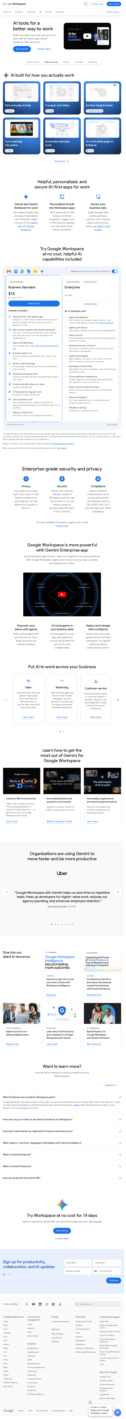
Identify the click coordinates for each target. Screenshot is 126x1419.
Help (71, 1411)
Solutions (7, 12)
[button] (21, 98)
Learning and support (110, 1317)
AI (40, 12)
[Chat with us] (117, 1412)
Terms (30, 1411)
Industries (31, 12)
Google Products (58, 1411)
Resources (60, 12)
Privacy (21, 1411)
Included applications (13, 1317)
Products (19, 12)
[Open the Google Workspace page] (14, 3)
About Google (42, 1411)
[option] (33, 62)
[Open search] (86, 4)
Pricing (48, 12)
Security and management (33, 1318)
